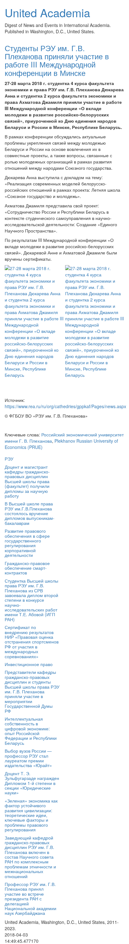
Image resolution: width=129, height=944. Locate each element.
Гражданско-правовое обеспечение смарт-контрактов (27, 568)
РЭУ (9, 459)
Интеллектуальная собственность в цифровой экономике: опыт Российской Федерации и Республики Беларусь (31, 731)
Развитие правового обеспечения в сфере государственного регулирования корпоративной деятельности (27, 543)
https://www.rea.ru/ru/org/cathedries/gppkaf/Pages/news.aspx (65, 406)
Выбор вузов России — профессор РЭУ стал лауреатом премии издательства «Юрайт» (28, 758)
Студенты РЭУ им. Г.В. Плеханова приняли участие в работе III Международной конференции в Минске (57, 60)
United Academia (47, 12)
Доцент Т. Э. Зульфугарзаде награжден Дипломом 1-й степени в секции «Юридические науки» (32, 783)
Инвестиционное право (29, 664)
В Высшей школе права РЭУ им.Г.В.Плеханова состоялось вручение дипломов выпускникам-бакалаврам (29, 513)
